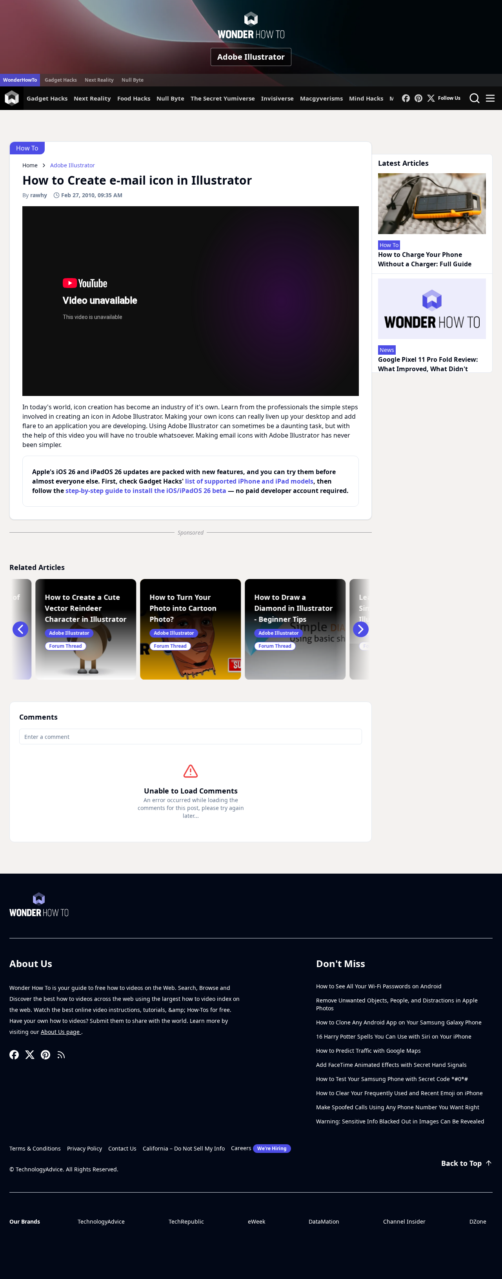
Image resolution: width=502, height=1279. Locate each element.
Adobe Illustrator (251, 56)
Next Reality (99, 80)
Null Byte (133, 80)
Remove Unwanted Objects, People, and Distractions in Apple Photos (397, 1004)
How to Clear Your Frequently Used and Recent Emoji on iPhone (399, 1093)
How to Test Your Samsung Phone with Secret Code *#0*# (392, 1079)
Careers (259, 1148)
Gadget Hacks (61, 80)
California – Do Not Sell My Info (184, 1148)
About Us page (61, 1031)
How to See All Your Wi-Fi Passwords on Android (379, 986)
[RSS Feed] (61, 1054)
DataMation (324, 1221)
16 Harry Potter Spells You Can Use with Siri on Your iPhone (393, 1036)
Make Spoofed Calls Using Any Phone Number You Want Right (397, 1107)
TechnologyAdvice (101, 1221)
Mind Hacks (366, 98)
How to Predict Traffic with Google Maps (368, 1050)
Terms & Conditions (35, 1148)
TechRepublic (186, 1221)
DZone (477, 1221)
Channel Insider (404, 1221)
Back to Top (461, 1163)
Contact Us (122, 1148)
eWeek (256, 1221)
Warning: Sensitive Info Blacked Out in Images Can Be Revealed (400, 1121)
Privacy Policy (84, 1148)
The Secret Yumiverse (223, 98)
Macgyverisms (321, 98)
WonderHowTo (20, 80)
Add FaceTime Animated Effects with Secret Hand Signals (391, 1064)
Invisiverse (277, 98)
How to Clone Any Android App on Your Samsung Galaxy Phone (399, 1022)
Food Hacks (133, 98)
